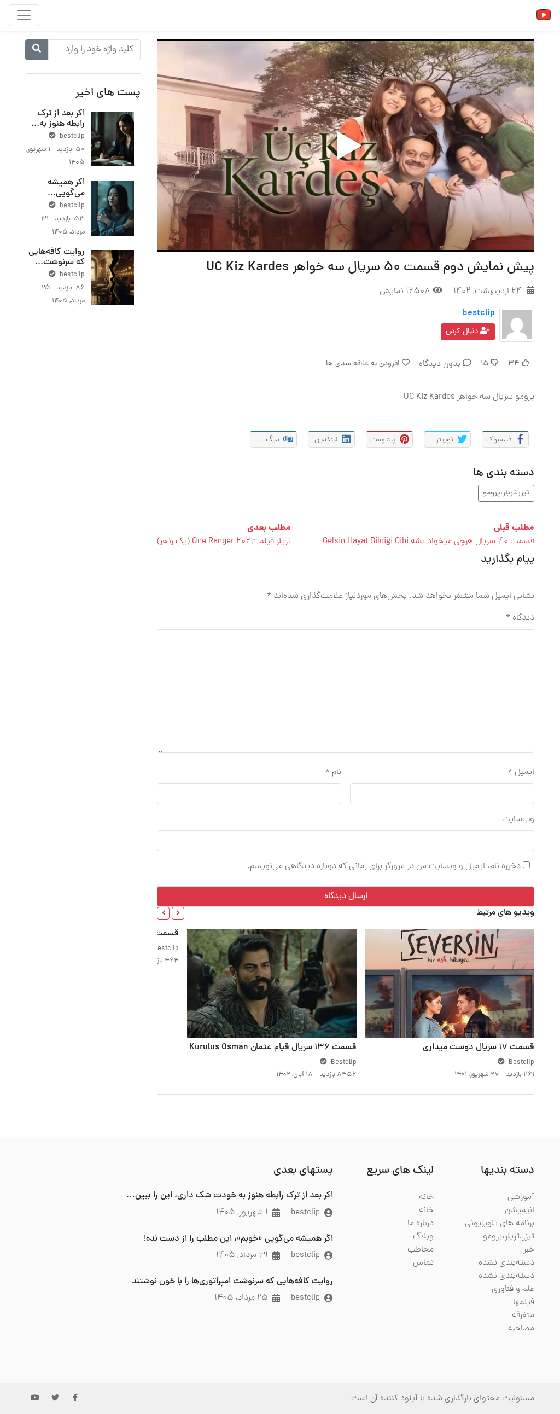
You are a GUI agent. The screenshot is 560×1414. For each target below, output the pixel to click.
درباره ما (420, 1223)
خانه (426, 1197)
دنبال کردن (463, 332)
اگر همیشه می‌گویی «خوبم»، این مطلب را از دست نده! (238, 1239)
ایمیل (521, 772)
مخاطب (420, 1249)
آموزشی (521, 1197)
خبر (528, 1249)
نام (333, 772)
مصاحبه (521, 1328)
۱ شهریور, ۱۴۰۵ (242, 1212)
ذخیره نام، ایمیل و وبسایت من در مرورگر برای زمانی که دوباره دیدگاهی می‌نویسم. (384, 866)
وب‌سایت (518, 819)
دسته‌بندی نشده (506, 1263)
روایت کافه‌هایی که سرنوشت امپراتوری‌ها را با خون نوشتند (56, 268)
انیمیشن (519, 1210)
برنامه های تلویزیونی (499, 1223)
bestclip (479, 313)
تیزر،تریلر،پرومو (506, 493)
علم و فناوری (513, 1289)
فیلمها (523, 1302)
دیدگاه (520, 618)
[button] (178, 913)
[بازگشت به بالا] (31, 1349)
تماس (423, 1263)
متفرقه (523, 1315)
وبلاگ (423, 1236)
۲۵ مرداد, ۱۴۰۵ (241, 1298)
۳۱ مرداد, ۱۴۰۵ (242, 1255)
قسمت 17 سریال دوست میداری (478, 1047)
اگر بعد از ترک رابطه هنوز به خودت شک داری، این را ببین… (229, 1195)
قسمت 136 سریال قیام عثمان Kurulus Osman (273, 1047)
